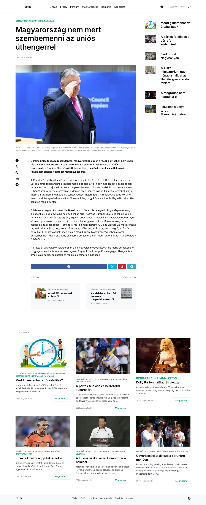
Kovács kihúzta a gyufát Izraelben (40, 458)
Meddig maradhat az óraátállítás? (175, 24)
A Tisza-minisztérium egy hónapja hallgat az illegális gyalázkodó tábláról (175, 75)
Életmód (20, 373)
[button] (17, 7)
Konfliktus (105, 379)
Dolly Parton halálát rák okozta (157, 382)
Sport (29, 454)
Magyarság (62, 289)
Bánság (94, 289)
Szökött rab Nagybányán (170, 56)
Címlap (75, 498)
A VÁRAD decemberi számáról (60, 295)
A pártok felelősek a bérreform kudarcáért (175, 40)
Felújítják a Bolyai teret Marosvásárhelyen (174, 110)
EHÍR (28, 7)
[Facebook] (161, 6)
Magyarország (36, 21)
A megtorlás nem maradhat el (173, 94)
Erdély (84, 498)
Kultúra (52, 289)
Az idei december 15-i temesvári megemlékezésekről (103, 296)
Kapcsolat (130, 498)
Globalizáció (31, 373)
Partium (93, 498)
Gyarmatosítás (45, 373)
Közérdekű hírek (23, 376)
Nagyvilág (49, 21)
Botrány (20, 451)
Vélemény (80, 454)
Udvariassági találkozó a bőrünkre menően (160, 457)
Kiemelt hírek (22, 21)
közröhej (55, 451)
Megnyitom (60, 398)
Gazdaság (80, 379)
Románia (112, 289)
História (103, 289)
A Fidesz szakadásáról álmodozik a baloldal (101, 460)
